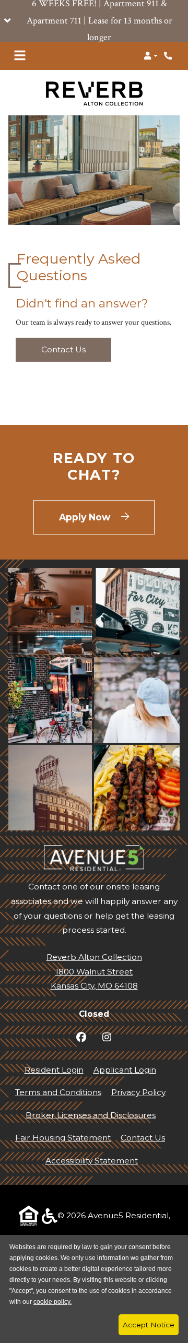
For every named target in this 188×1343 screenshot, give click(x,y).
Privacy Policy (138, 1092)
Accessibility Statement (91, 1160)
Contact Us (63, 349)
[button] (94, 21)
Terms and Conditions (58, 1092)
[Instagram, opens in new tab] (107, 1038)
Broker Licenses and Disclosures (91, 1115)
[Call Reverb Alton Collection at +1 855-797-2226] (169, 56)
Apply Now (107, 516)
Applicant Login (124, 1069)
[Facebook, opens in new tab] (81, 1038)
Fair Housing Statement (63, 1138)
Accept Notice (148, 1325)
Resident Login (54, 1069)
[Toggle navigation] (19, 56)
